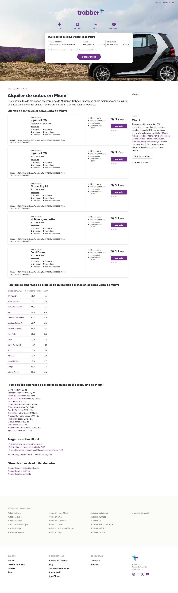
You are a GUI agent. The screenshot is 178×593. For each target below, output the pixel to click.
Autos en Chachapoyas (18, 524)
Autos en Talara (56, 524)
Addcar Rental (36, 117)
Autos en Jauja (14, 528)
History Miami (161, 133)
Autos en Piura (14, 513)
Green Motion (14, 407)
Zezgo (10, 367)
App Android (55, 572)
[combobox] (64, 43)
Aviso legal (136, 569)
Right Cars (12, 430)
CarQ (10, 339)
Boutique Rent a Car (16, 323)
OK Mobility (12, 296)
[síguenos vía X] (142, 575)
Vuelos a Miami (141, 162)
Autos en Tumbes (98, 517)
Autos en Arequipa (16, 532)
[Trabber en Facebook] (138, 575)
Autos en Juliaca (15, 520)
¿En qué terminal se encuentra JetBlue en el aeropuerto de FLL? (35, 450)
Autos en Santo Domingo (101, 524)
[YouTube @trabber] (147, 575)
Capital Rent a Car (15, 413)
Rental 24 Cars (13, 361)
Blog (51, 564)
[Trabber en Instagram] (134, 575)
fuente (134, 116)
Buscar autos (89, 57)
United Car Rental (15, 329)
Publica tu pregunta (43, 454)
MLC (9, 350)
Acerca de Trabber (58, 560)
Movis (10, 390)
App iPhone (54, 576)
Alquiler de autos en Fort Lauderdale (23, 468)
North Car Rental (14, 345)
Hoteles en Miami (142, 156)
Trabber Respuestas (59, 568)
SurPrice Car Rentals (16, 318)
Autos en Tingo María (58, 513)
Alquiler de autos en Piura (19, 471)
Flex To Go (12, 334)
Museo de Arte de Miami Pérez (145, 136)
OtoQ (10, 424)
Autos (10, 572)
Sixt (9, 312)
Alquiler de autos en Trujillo (19, 474)
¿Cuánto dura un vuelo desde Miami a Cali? (26, 447)
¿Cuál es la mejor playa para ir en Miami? (25, 444)
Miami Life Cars (14, 301)
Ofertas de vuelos (16, 564)
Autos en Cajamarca (99, 513)
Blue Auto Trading (15, 307)
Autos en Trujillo (15, 517)
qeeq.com (114, 130)
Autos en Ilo (95, 520)
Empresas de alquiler (141, 513)
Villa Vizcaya (153, 141)
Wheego (11, 356)
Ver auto (119, 126)
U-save (11, 422)
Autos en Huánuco (57, 520)
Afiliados (94, 564)
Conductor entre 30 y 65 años (89, 50)
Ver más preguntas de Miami (20, 454)
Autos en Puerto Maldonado (61, 528)
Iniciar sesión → (169, 3)
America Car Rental (16, 416)
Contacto (95, 560)
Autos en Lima (55, 517)
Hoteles (11, 568)
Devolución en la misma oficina (62, 50)
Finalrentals (13, 419)
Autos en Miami (97, 528)
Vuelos (11, 560)
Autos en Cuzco (97, 532)
